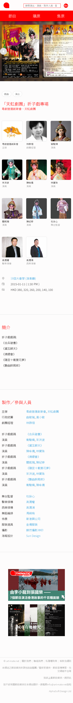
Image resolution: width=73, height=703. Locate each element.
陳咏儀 (29, 182)
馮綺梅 (30, 513)
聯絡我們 (38, 661)
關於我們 (26, 661)
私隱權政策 (51, 661)
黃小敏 (40, 417)
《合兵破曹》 (34, 434)
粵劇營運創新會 (12, 109)
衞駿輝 (54, 144)
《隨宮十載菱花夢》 (39, 468)
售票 (60, 16)
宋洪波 (5, 182)
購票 (36, 16)
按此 (69, 677)
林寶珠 (54, 182)
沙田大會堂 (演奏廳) (23, 278)
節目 (12, 16)
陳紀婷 (29, 221)
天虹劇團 (30, 109)
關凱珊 (5, 221)
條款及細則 (65, 661)
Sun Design (33, 536)
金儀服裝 (32, 524)
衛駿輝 (30, 440)
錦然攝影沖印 (34, 530)
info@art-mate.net (57, 684)
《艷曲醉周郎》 (36, 479)
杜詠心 (54, 221)
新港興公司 (33, 519)
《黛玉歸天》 (34, 445)
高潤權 (5, 260)
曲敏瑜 (30, 417)
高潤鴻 (29, 260)
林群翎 (29, 144)
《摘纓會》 (33, 456)
